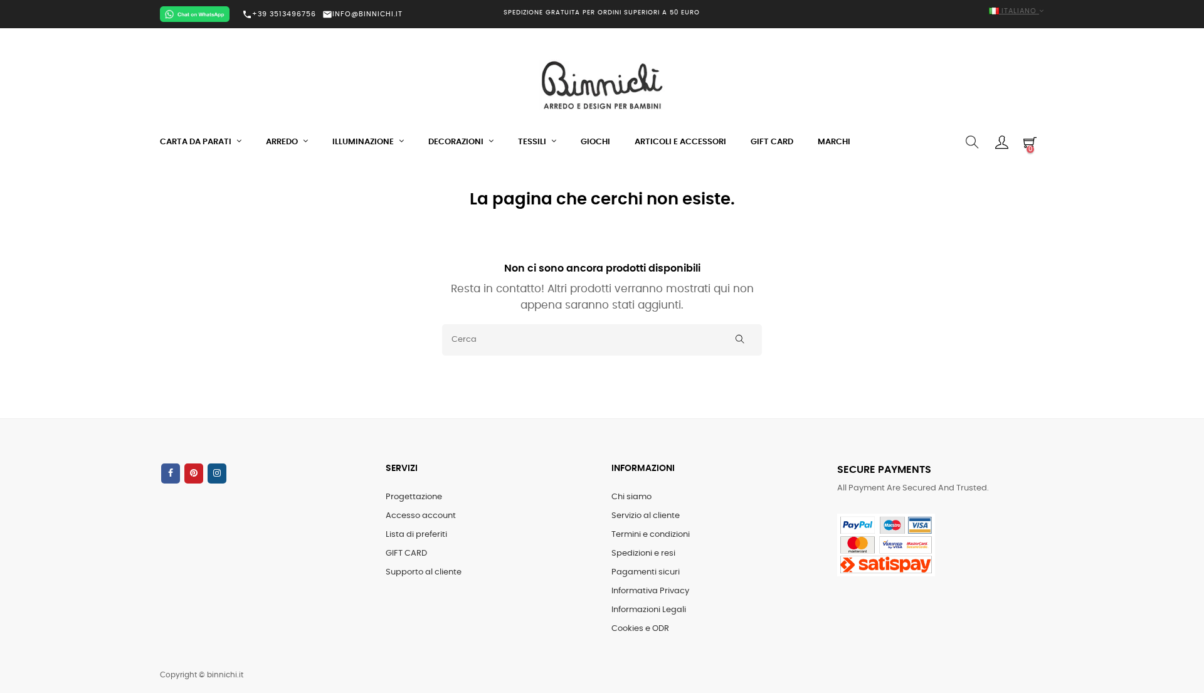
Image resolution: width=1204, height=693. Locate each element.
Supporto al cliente (424, 572)
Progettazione (414, 497)
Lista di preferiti (416, 535)
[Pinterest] (193, 473)
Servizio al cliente (645, 516)
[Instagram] (217, 473)
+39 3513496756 (279, 14)
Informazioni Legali (648, 610)
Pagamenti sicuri (645, 572)
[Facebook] (170, 473)
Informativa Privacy (650, 591)
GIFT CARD (406, 553)
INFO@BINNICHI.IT (362, 14)
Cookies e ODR (640, 629)
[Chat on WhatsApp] (195, 14)
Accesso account (421, 516)
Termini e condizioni (650, 535)
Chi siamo (631, 497)
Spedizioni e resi (643, 553)
